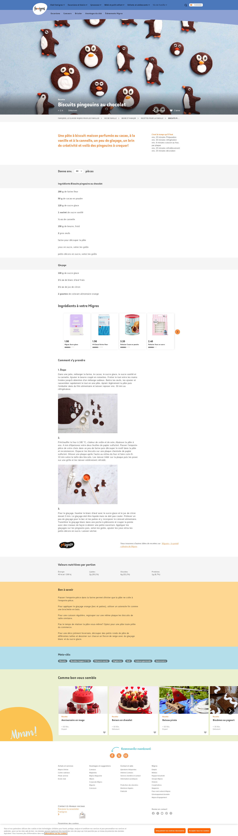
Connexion (198, 5)
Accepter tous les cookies (199, 831)
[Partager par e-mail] (125, 755)
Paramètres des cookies (68, 823)
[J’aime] (104, 732)
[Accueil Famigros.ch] (40, 9)
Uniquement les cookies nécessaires (170, 831)
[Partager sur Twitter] (119, 755)
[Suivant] (177, 331)
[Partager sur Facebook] (112, 755)
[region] (119, 830)
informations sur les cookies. (56, 833)
